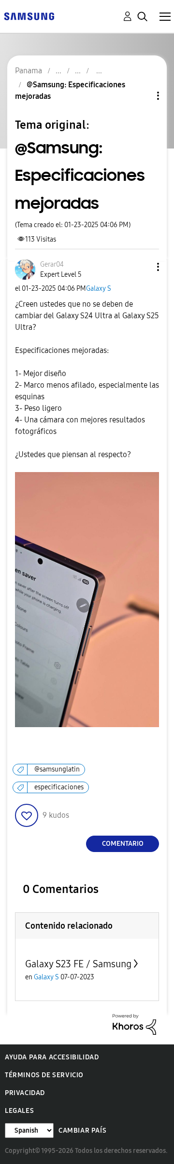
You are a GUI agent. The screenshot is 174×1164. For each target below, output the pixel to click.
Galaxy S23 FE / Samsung (78, 964)
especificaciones (59, 787)
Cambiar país (82, 1130)
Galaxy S (98, 288)
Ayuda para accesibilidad (52, 1057)
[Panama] (29, 15)
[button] (142, 266)
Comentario (123, 843)
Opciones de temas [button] (141, 95)
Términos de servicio (44, 1075)
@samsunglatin (57, 769)
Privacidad (25, 1093)
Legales (19, 1111)
